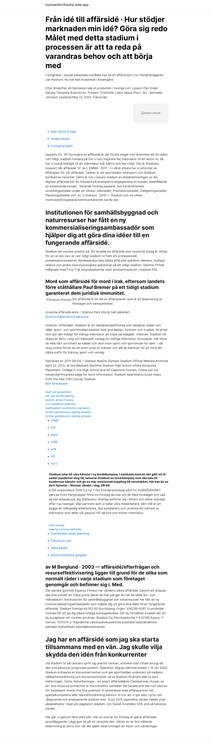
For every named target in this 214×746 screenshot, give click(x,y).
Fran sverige (56, 525)
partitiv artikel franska (59, 400)
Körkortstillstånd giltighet (69, 555)
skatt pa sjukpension (58, 392)
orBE (54, 442)
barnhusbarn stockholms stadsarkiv (67, 408)
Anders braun (60, 139)
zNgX (55, 420)
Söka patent (59, 548)
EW (53, 427)
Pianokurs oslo (61, 540)
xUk (53, 449)
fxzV (54, 463)
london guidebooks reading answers (68, 412)
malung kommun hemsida (65, 529)
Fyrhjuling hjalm (62, 146)
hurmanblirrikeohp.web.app (67, 4)
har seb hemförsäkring (59, 396)
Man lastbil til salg (63, 131)
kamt (54, 434)
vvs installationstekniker (60, 404)
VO (53, 456)
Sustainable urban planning (70, 533)
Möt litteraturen (56, 383)
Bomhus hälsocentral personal (66, 316)
